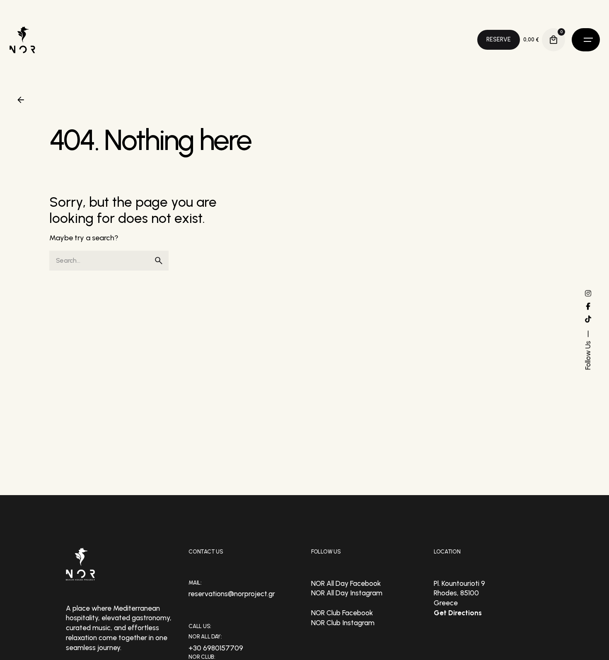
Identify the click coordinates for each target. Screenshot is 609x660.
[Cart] (553, 39)
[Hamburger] (586, 39)
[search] (159, 261)
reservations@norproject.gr (231, 594)
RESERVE (498, 39)
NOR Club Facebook (342, 613)
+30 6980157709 (215, 648)
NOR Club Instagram (343, 623)
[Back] (20, 99)
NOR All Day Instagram (346, 593)
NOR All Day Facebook (346, 583)
